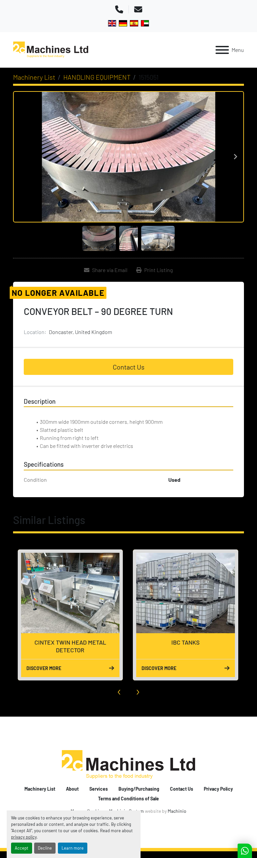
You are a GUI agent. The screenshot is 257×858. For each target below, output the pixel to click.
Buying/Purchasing (138, 789)
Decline (45, 848)
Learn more (73, 848)
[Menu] (222, 50)
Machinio (177, 811)
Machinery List (39, 789)
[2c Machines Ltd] (128, 764)
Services (98, 789)
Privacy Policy (218, 789)
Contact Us (129, 367)
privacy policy (23, 837)
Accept (21, 848)
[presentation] (119, 690)
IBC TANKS (70, 642)
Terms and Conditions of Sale (128, 798)
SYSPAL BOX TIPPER (185, 642)
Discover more (43, 668)
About (72, 789)
